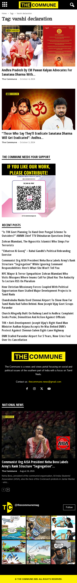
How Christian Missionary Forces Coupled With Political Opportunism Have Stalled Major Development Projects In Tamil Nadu (36, 290)
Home (4, 13)
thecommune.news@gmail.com (45, 381)
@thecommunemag (27, 504)
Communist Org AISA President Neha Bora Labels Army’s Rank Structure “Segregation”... (35, 464)
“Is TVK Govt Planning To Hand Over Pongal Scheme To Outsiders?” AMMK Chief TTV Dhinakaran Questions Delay (36, 234)
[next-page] (8, 489)
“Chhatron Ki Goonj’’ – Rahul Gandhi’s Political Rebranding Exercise (36, 253)
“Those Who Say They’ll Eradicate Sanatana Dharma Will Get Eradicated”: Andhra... (37, 135)
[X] (42, 389)
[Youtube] (49, 389)
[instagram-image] (14, 528)
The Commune (9, 79)
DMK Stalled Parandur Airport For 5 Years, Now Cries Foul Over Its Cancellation (36, 338)
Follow (69, 507)
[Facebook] (28, 389)
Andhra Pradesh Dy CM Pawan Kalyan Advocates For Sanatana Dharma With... (37, 72)
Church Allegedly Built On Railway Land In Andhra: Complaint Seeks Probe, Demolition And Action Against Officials (38, 315)
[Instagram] (35, 389)
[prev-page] (3, 489)
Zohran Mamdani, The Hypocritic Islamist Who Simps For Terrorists (35, 243)
